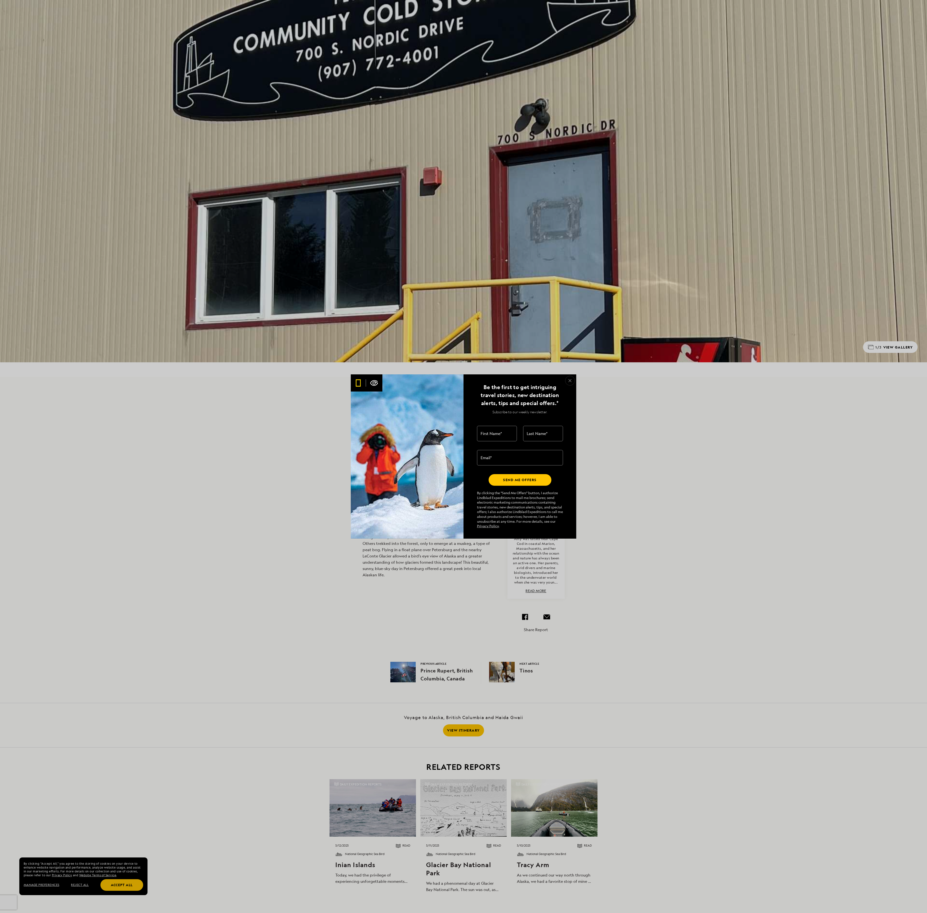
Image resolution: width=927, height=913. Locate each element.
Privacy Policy (488, 526)
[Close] (570, 380)
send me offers (519, 480)
